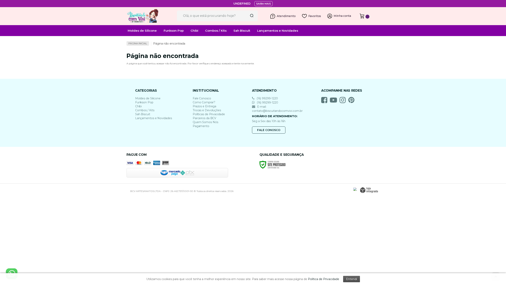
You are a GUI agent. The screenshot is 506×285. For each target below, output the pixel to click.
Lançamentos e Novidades (153, 118)
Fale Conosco (202, 98)
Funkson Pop (144, 102)
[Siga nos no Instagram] (344, 100)
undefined (241, 3)
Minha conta (342, 15)
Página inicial (137, 43)
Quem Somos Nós (205, 122)
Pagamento (201, 126)
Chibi (138, 106)
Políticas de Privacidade (209, 114)
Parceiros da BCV (204, 118)
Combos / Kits (144, 110)
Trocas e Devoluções (207, 110)
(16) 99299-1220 (267, 98)
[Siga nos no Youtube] (334, 100)
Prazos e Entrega (204, 106)
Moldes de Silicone (147, 98)
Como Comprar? (204, 102)
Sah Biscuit (142, 114)
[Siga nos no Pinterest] (352, 100)
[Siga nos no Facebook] (325, 100)
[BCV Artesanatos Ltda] (150, 16)
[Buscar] (250, 16)
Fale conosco (268, 130)
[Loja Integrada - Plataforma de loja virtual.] (369, 190)
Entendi (351, 279)
